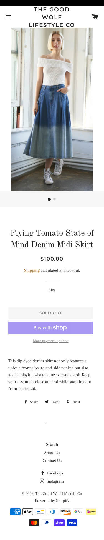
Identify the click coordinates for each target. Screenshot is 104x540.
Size (52, 290)
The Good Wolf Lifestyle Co (52, 17)
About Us (52, 452)
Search (52, 444)
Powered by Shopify (52, 500)
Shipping (32, 270)
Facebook (55, 473)
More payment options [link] (51, 341)
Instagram (54, 481)
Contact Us (52, 460)
